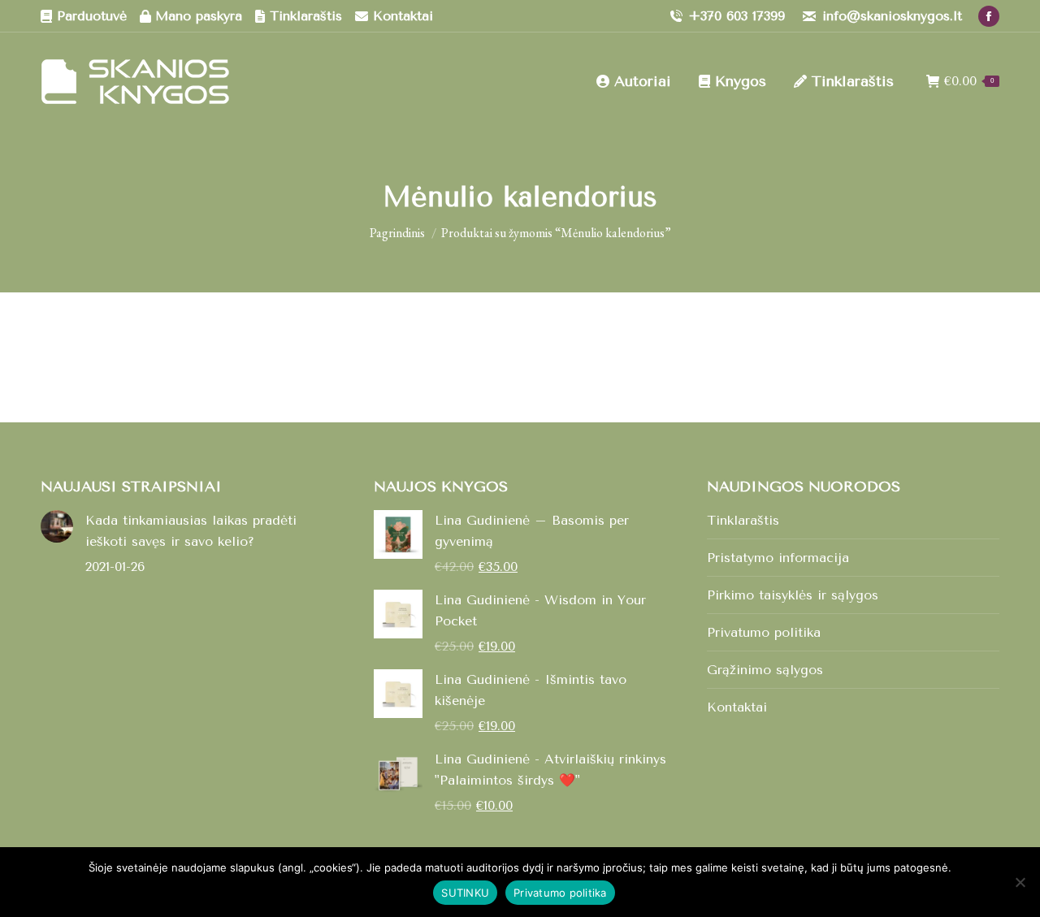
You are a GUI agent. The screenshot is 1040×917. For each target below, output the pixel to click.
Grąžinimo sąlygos (765, 669)
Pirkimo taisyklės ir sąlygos (792, 595)
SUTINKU (465, 892)
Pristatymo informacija (778, 557)
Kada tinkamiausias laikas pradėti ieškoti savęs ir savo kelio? (191, 531)
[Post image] (57, 526)
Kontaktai (737, 707)
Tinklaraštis (743, 520)
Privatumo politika (764, 632)
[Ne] (1020, 882)
